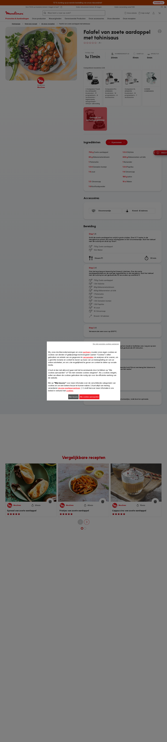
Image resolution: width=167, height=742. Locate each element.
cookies (69, 391)
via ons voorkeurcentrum (69, 388)
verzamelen (88, 357)
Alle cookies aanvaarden (89, 397)
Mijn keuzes (73, 397)
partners (87, 352)
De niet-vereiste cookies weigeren (106, 344)
